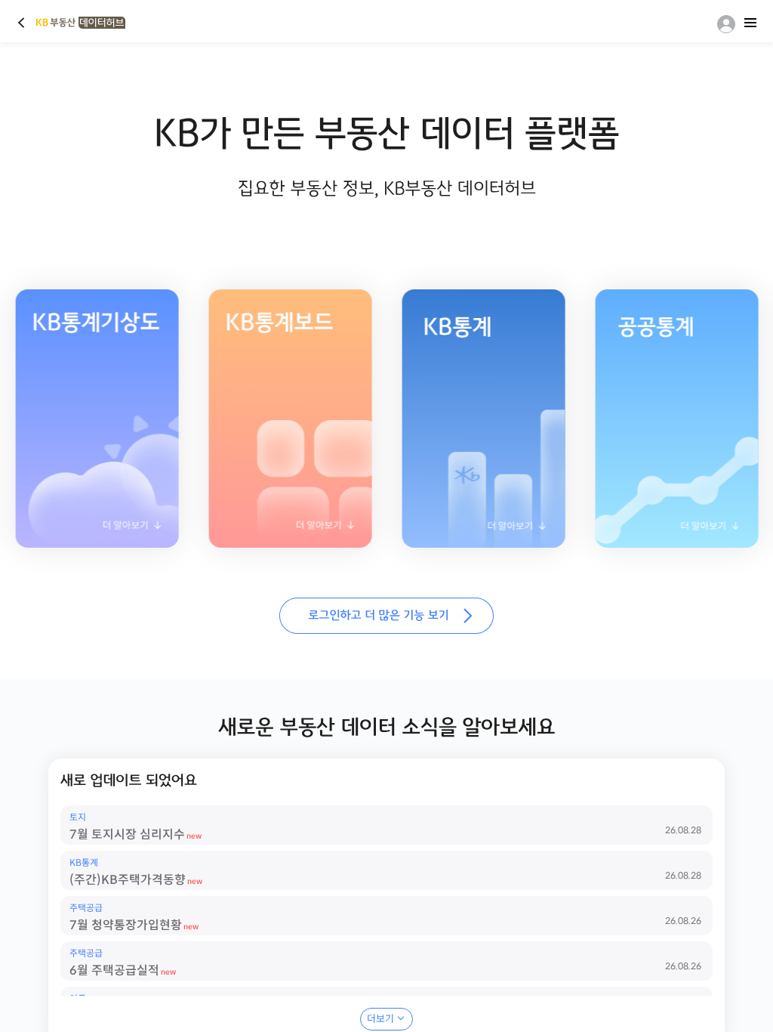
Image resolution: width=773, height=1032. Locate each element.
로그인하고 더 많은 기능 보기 (386, 616)
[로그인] (723, 24)
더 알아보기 (273, 530)
